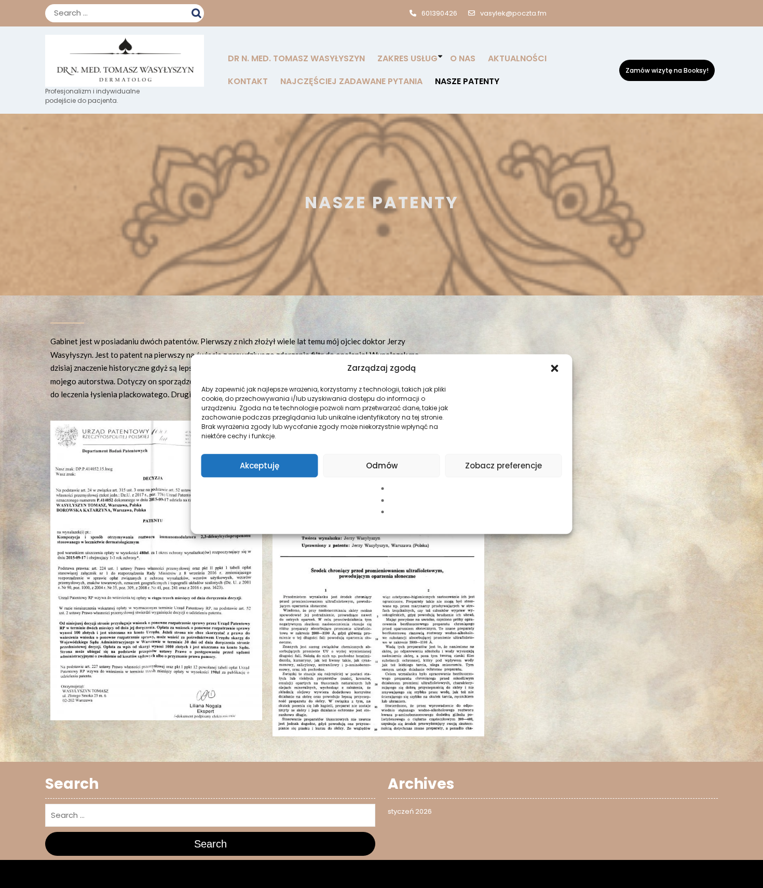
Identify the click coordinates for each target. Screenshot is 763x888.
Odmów (382, 465)
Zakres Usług (407, 58)
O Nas (462, 58)
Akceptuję (259, 465)
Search (198, 12)
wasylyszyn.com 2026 (351, 874)
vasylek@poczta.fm (513, 13)
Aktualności (517, 58)
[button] (556, 368)
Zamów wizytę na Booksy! (667, 70)
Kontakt (248, 81)
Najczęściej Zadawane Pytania (351, 81)
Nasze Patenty (467, 81)
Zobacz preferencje (503, 465)
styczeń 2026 (410, 811)
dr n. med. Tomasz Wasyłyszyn (296, 58)
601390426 (439, 13)
